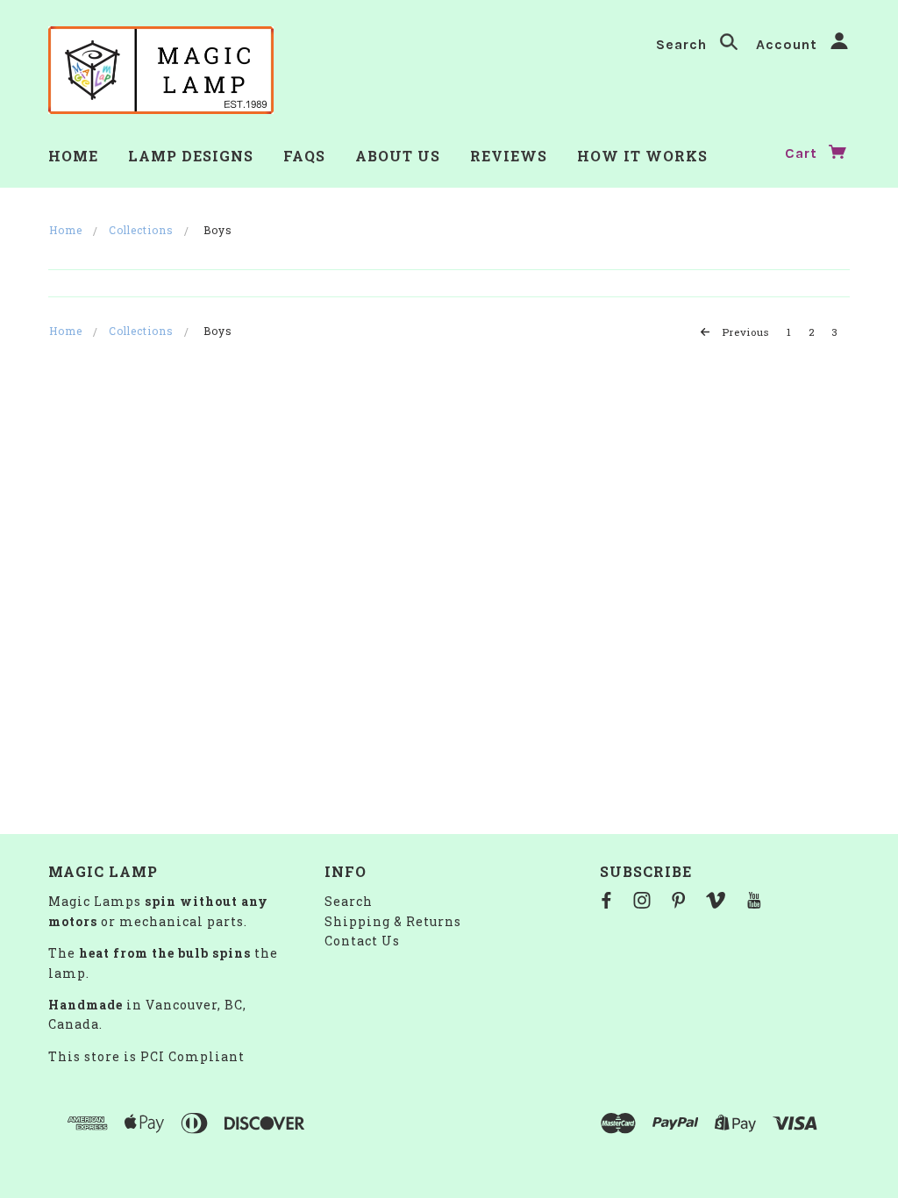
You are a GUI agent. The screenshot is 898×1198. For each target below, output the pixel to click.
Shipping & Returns (392, 921)
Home (65, 230)
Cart (803, 153)
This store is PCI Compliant (146, 1056)
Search (683, 44)
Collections (141, 230)
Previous (743, 332)
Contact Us (362, 940)
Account (789, 44)
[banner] (161, 70)
